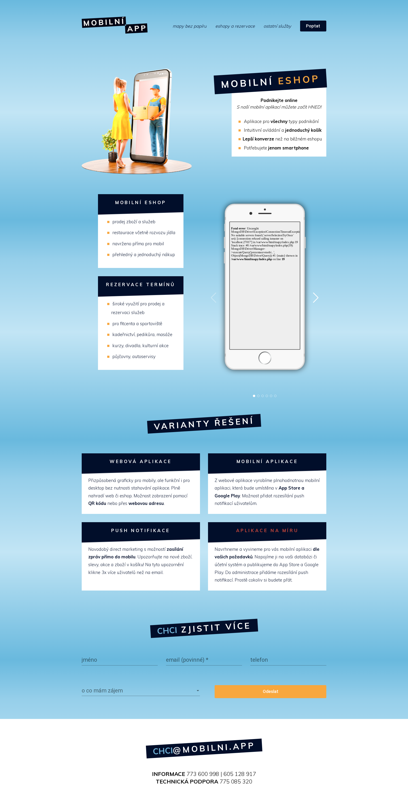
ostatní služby (277, 26)
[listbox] (141, 690)
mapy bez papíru (190, 26)
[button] (254, 396)
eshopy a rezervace (235, 26)
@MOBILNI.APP (204, 748)
